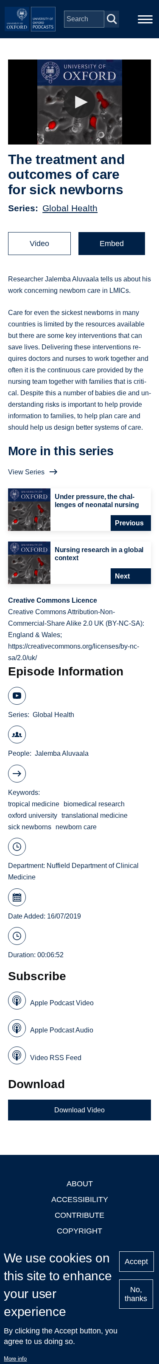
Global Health (70, 208)
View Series (26, 472)
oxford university (32, 815)
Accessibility (79, 1199)
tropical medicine (33, 804)
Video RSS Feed (55, 1057)
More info (15, 1358)
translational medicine (94, 815)
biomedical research (94, 804)
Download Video (79, 1110)
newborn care (76, 827)
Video (39, 243)
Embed (112, 243)
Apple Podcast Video (62, 1003)
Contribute (79, 1215)
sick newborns (29, 827)
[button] (79, 102)
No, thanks (136, 1294)
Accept (136, 1261)
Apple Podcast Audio (61, 1030)
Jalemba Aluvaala (62, 753)
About (80, 1184)
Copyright (79, 1231)
